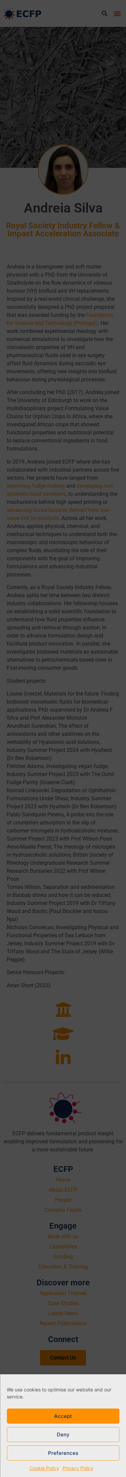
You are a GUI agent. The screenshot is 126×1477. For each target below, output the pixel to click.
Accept (63, 1416)
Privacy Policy (77, 1468)
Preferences (63, 1453)
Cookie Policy (44, 1468)
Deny (63, 1434)
